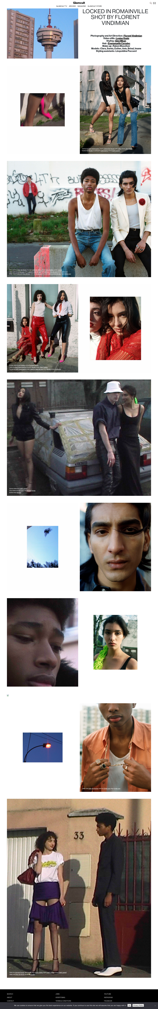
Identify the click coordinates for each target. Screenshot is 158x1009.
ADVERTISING (60, 997)
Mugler (49, 369)
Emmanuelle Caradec (119, 43)
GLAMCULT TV (61, 6)
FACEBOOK (108, 1001)
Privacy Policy (138, 1005)
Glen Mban (120, 40)
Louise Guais (122, 38)
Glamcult (79, 3)
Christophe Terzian (109, 149)
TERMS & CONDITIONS (63, 1001)
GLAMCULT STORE (95, 6)
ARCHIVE (72, 6)
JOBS (57, 994)
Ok (129, 1005)
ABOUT (9, 997)
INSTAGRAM (108, 997)
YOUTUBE (107, 994)
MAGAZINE (82, 6)
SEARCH (10, 994)
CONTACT (10, 1001)
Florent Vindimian (133, 35)
